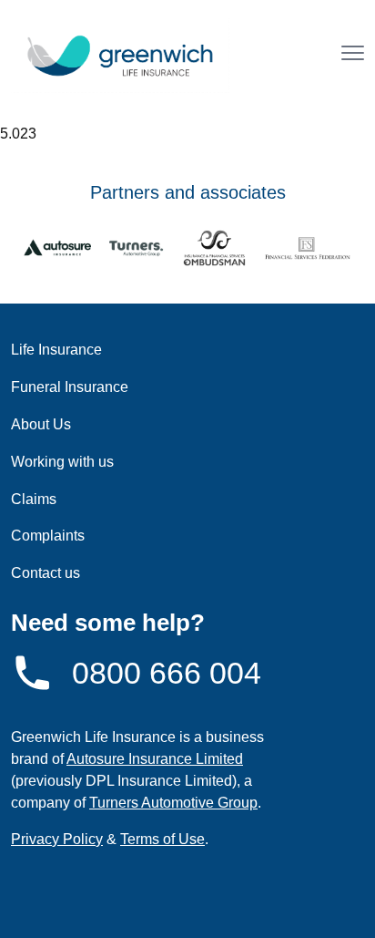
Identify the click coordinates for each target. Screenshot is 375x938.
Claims (33, 499)
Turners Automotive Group (173, 802)
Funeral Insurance (69, 387)
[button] (352, 55)
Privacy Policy (57, 839)
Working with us (62, 461)
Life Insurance (56, 349)
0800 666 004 (166, 672)
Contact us (45, 573)
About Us (41, 424)
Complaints (48, 535)
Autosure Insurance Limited (154, 759)
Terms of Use (162, 839)
